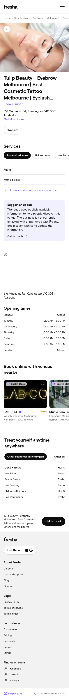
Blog (6, 580)
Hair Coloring (11, 485)
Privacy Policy (11, 601)
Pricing (8, 635)
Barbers (62, 485)
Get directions (14, 119)
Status (7, 652)
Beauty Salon (21, 17)
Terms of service (13, 607)
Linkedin (14, 674)
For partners (10, 629)
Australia (38, 17)
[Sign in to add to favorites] (43, 384)
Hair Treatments (13, 496)
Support (8, 646)
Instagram (15, 680)
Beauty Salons (12, 479)
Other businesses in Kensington (25, 456)
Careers (8, 568)
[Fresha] (10, 6)
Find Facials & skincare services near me (30, 190)
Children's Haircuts (15, 491)
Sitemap (8, 586)
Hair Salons (10, 473)
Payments (9, 641)
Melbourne (53, 17)
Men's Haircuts (12, 467)
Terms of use (11, 613)
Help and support (13, 574)
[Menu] (62, 7)
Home (7, 17)
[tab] (17, 155)
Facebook (15, 668)
